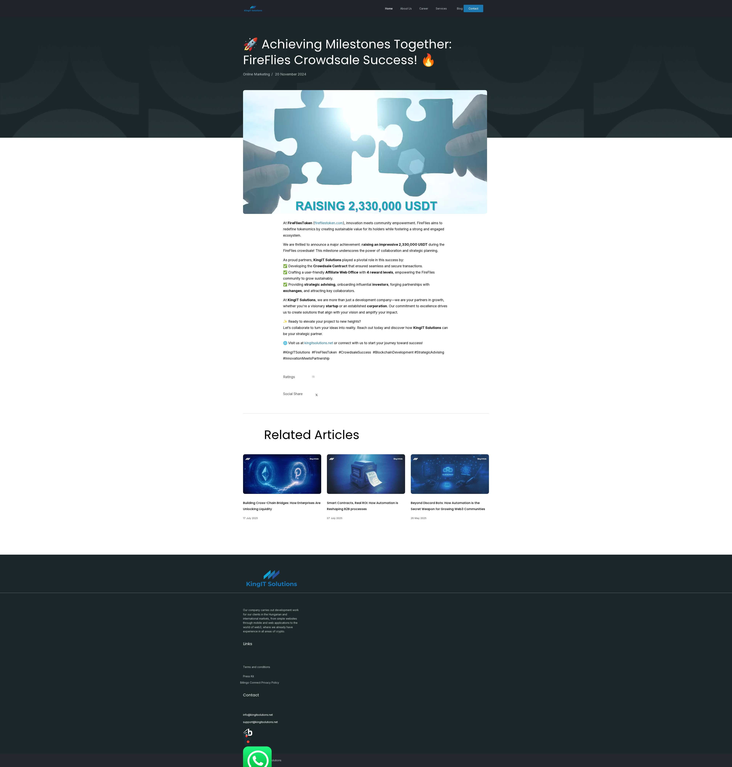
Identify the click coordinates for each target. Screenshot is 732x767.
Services (441, 8)
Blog (460, 8)
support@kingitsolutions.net (260, 722)
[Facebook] (307, 392)
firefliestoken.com (329, 223)
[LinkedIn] (326, 392)
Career (423, 8)
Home (389, 8)
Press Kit (248, 676)
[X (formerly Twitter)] (316, 395)
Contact (473, 8)
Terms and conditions (256, 667)
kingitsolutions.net (318, 343)
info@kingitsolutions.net (258, 714)
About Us (406, 8)
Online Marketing (256, 74)
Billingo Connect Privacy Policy (259, 682)
